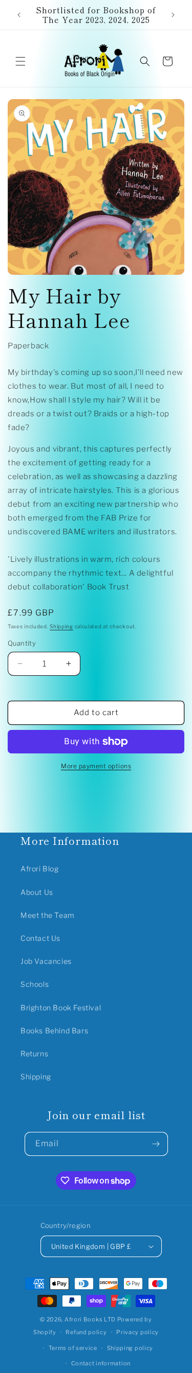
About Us (36, 892)
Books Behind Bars (54, 1030)
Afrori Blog (39, 868)
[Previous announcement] (19, 15)
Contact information (101, 1363)
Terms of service (73, 1348)
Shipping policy (130, 1348)
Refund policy (86, 1332)
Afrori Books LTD (90, 1319)
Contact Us (40, 938)
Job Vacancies (46, 961)
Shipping (61, 626)
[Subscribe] (156, 1144)
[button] (20, 61)
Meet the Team (47, 915)
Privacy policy (137, 1332)
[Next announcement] (173, 15)
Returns (34, 1053)
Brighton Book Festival (60, 1007)
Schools (34, 984)
